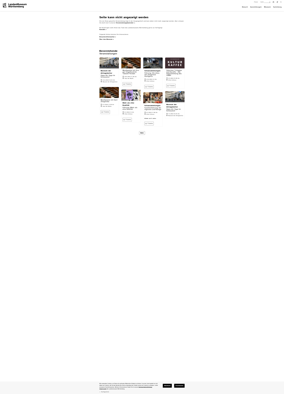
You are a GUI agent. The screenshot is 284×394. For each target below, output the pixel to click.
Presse (256, 2)
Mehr (142, 133)
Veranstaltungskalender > (125, 23)
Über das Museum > (106, 39)
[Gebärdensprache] (277, 2)
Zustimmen (179, 385)
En (281, 2)
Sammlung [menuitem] (277, 7)
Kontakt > (102, 29)
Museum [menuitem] (267, 7)
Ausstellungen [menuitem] (256, 7)
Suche (262, 2)
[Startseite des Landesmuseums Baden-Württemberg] (15, 6)
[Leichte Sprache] (273, 2)
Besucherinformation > (107, 37)
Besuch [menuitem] (245, 7)
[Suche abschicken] (269, 2)
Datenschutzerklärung (145, 387)
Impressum (102, 389)
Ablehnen (167, 385)
